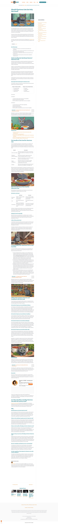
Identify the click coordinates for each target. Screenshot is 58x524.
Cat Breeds (23, 2)
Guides (27, 2)
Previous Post (15, 484)
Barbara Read (13, 463)
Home (23, 5)
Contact (22, 504)
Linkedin (26, 507)
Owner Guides (19, 496)
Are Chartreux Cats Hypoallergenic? (18, 134)
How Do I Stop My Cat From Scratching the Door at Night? (25, 494)
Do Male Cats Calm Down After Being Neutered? (19, 494)
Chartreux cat (31, 39)
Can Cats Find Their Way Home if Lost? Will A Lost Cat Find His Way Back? (31, 495)
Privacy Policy (26, 504)
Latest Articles (34, 504)
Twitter (29, 507)
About (34, 2)
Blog (37, 2)
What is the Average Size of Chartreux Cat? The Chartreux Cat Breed (23, 137)
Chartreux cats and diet (14, 403)
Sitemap (30, 504)
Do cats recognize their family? (13, 494)
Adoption (31, 2)
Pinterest (32, 507)
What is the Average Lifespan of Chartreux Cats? (20, 138)
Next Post (31, 484)
